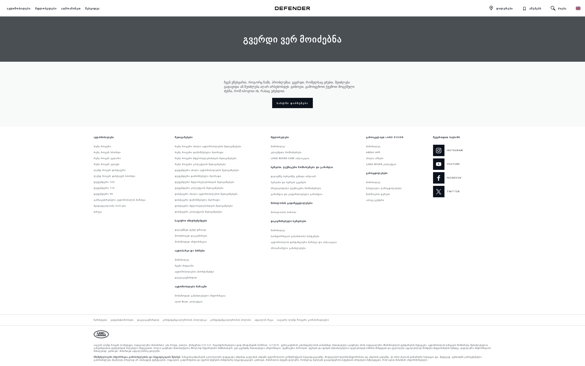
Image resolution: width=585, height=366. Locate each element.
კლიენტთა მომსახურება (286, 152)
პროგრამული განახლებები (288, 248)
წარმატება (100, 319)
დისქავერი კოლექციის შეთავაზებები (198, 211)
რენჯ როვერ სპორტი (107, 152)
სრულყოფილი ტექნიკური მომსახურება (296, 188)
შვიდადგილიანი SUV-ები (110, 205)
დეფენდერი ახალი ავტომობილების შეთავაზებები (207, 170)
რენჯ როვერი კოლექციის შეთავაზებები (200, 164)
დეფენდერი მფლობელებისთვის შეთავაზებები (204, 182)
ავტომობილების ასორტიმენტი (194, 271)
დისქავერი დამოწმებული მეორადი (197, 199)
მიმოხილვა (182, 259)
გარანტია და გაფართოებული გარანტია (296, 194)
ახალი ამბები (374, 158)
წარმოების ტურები (378, 194)
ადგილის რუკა (264, 319)
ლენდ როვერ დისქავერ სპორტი (114, 176)
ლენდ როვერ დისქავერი (110, 170)
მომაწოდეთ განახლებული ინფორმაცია (200, 295)
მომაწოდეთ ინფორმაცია (191, 241)
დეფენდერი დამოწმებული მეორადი (198, 176)
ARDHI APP (373, 152)
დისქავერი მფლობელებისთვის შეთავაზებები (204, 205)
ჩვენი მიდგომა (184, 265)
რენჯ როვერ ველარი (107, 158)
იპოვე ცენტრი (375, 200)
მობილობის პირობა (283, 212)
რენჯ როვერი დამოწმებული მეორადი (199, 152)
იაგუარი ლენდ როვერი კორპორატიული (303, 319)
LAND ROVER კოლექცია (381, 164)
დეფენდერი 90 (103, 193)
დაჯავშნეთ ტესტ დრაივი (190, 229)
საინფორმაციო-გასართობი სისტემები (295, 236)
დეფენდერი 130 (104, 182)
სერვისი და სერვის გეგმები (288, 182)
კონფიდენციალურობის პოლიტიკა (185, 319)
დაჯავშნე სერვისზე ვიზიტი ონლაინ (293, 176)
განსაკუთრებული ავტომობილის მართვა (120, 199)
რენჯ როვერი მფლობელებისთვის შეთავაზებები (206, 158)
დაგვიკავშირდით (186, 277)
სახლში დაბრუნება (292, 103)
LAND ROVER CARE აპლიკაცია (290, 158)
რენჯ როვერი (102, 146)
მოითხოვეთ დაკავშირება (191, 235)
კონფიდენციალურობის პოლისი (230, 319)
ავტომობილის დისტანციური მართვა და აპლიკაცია (304, 242)
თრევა (98, 211)
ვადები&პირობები (122, 319)
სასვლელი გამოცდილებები (384, 188)
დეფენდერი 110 (104, 188)
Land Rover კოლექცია (189, 301)
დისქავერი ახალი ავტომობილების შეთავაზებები (206, 193)
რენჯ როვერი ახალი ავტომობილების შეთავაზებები (208, 146)
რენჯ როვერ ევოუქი (107, 164)
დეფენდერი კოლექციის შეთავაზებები (199, 188)
